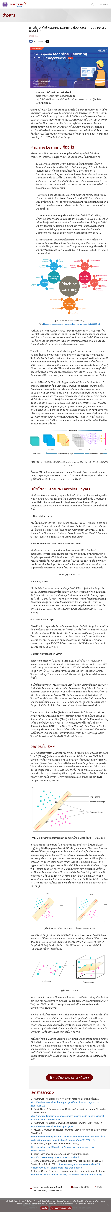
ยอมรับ (44, 1208)
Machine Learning (47, 1187)
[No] (107, 1204)
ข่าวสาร (9, 15)
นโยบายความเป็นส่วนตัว (61, 1208)
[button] (36, 41)
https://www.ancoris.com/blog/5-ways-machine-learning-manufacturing (66, 1174)
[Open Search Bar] (93, 4)
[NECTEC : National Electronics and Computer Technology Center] (14, 4)
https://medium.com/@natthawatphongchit (51, 1126)
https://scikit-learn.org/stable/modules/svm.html (54, 1157)
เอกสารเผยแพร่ (55, 1190)
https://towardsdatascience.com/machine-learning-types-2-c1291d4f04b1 (71, 324)
